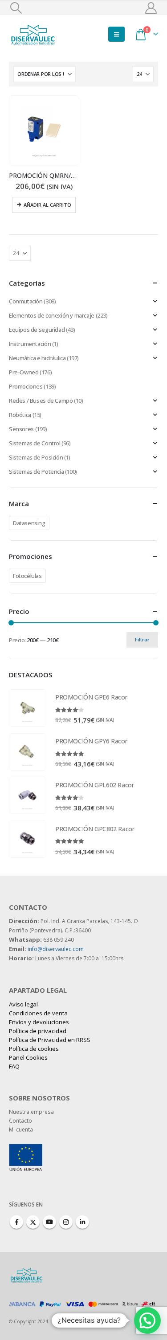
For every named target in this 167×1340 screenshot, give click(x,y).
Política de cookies (34, 1049)
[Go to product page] (44, 130)
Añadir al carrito (47, 204)
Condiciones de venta (38, 1013)
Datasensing (29, 523)
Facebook (16, 1222)
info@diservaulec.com (56, 949)
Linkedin (82, 1222)
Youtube (49, 1222)
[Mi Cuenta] (151, 8)
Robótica (20, 415)
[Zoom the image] (25, 1148)
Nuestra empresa (31, 1111)
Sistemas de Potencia (36, 471)
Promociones (26, 386)
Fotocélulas (27, 576)
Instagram (66, 1222)
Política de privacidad (37, 1031)
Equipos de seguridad (37, 330)
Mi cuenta (21, 1129)
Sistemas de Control (35, 443)
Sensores (21, 429)
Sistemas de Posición (36, 457)
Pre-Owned (24, 372)
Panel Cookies (28, 1057)
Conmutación (26, 301)
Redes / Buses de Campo (41, 401)
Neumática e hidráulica (37, 358)
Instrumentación (30, 344)
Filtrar (142, 639)
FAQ (14, 1066)
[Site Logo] (33, 34)
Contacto (20, 1120)
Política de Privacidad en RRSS (49, 1040)
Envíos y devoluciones (39, 1022)
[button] (16, 8)
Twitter (33, 1222)
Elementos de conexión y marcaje (51, 315)
